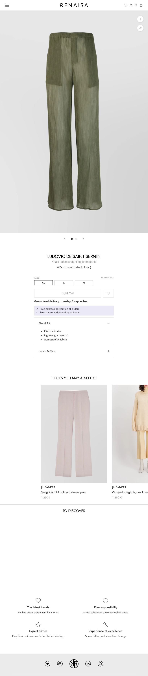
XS (43, 282)
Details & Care (47, 351)
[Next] (83, 238)
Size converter (107, 278)
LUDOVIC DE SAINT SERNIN (74, 256)
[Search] (136, 5)
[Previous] (64, 238)
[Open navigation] (7, 5)
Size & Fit (44, 323)
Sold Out (68, 293)
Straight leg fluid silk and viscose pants (63, 492)
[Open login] (131, 5)
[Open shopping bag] (141, 5)
